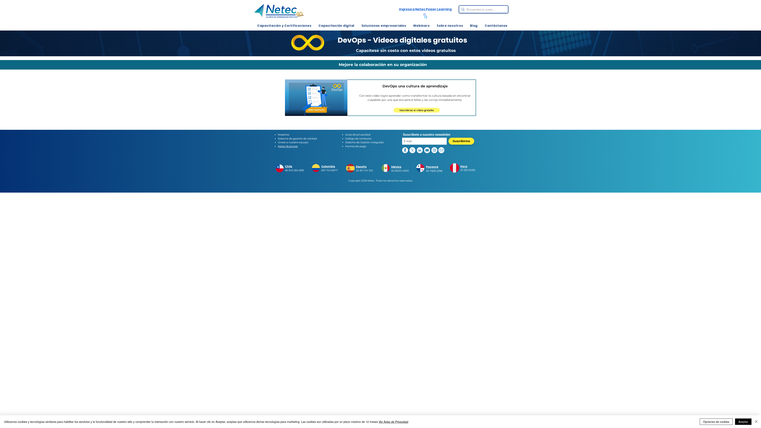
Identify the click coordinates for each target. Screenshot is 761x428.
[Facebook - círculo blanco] (405, 150)
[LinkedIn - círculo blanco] (420, 150)
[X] (412, 150)
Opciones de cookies (716, 422)
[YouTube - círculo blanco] (427, 150)
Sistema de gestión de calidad (297, 138)
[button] (284, 26)
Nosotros (283, 134)
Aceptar (743, 422)
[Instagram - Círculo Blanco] (434, 150)
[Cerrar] (756, 421)
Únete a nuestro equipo (293, 142)
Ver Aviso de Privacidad (393, 422)
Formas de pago (355, 146)
